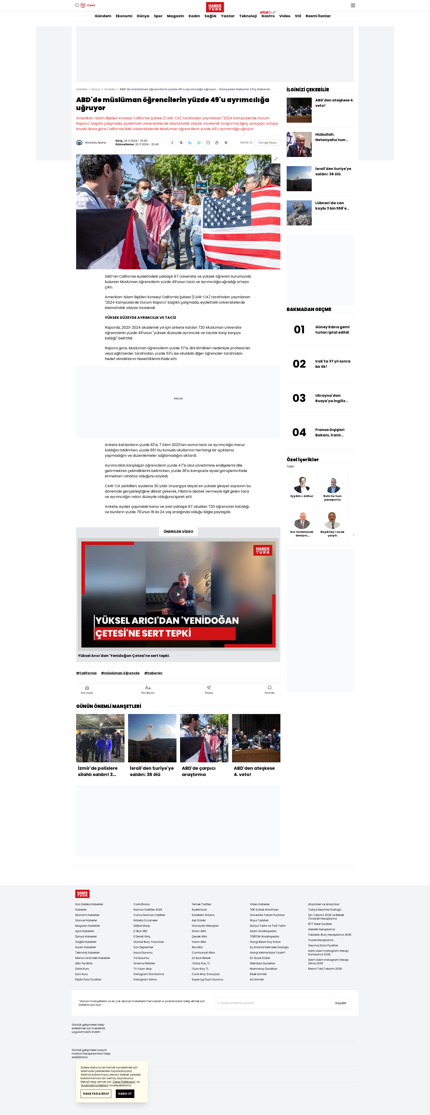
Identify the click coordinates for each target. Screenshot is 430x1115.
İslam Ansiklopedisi (263, 931)
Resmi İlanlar (318, 16)
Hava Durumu (143, 952)
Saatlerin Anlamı (203, 915)
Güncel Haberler (86, 920)
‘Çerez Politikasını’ (124, 1082)
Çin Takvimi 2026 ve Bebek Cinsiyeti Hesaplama (326, 916)
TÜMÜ (290, 466)
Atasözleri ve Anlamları (323, 904)
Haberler (81, 89)
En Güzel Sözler (260, 958)
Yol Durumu (141, 958)
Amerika (110, 89)
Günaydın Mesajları (205, 926)
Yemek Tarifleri (201, 904)
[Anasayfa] (82, 894)
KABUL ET (125, 1094)
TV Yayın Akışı (142, 969)
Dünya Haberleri (86, 936)
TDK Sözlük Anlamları (264, 909)
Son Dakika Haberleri (89, 904)
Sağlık (210, 16)
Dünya (143, 16)
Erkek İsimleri (258, 974)
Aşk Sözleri (199, 920)
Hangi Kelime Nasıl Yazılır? (267, 952)
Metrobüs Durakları (262, 963)
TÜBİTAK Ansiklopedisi (264, 936)
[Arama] (77, 5)
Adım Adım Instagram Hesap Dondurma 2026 (328, 952)
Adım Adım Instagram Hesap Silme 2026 (328, 961)
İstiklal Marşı (141, 926)
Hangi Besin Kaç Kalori (265, 942)
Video (284, 16)
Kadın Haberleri (85, 947)
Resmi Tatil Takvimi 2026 (325, 969)
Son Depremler (143, 947)
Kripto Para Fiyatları (88, 979)
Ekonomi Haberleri (87, 915)
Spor (158, 16)
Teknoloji (248, 16)
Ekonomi (124, 16)
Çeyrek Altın (199, 936)
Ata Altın (197, 947)
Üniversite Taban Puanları (267, 915)
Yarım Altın (199, 942)
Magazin (175, 16)
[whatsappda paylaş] (199, 142)
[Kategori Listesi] (353, 5)
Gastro (268, 16)
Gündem (103, 16)
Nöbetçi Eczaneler (145, 920)
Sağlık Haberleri (85, 942)
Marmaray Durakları (263, 969)
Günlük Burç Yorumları (148, 942)
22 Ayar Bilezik (201, 958)
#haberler (153, 673)
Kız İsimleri (257, 979)
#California (86, 673)
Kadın (194, 16)
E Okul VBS (140, 931)
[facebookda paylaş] (172, 142)
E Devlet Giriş (141, 936)
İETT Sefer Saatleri (320, 924)
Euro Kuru (81, 974)
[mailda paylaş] (208, 142)
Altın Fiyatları (83, 963)
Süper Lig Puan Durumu (207, 979)
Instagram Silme (145, 979)
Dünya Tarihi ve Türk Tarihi (268, 926)
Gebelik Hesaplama (321, 929)
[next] (278, 747)
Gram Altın (199, 931)
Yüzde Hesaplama (320, 940)
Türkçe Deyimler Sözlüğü (324, 909)
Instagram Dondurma (148, 974)
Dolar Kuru (82, 969)
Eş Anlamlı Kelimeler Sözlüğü (269, 947)
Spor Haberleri (84, 931)
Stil (298, 16)
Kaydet (340, 1003)
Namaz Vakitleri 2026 (147, 909)
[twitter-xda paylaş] (181, 142)
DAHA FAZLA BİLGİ (96, 1094)
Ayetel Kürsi (199, 909)
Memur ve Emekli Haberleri (92, 958)
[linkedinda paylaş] (190, 142)
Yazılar (228, 16)
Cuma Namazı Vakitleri (149, 915)
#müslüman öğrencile (120, 673)
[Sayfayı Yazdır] (217, 142)
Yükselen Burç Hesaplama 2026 (329, 935)
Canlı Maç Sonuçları (206, 974)
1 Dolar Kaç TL (201, 963)
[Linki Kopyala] (226, 142)
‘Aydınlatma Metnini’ (95, 1085)
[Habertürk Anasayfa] (215, 6)
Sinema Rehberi (144, 963)
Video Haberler (260, 904)
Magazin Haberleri (87, 926)
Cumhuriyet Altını (203, 952)
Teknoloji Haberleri (87, 952)
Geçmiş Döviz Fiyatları (323, 945)
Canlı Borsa (141, 904)
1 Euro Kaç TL (200, 969)
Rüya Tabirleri (259, 920)
